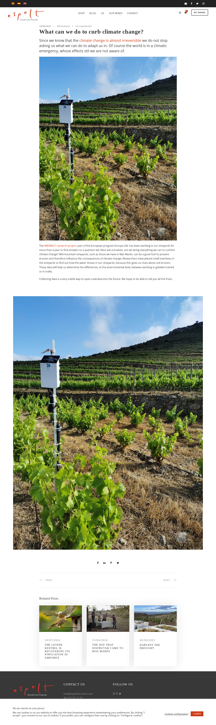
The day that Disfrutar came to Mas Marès (107, 648)
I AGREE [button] (197, 713)
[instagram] (203, 3)
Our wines (116, 13)
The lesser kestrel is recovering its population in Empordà (57, 651)
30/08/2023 (147, 640)
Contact (132, 13)
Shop (81, 13)
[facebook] (191, 3)
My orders (199, 12)
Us (102, 13)
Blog (92, 13)
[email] (186, 3)
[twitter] (197, 3)
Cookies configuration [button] (176, 713)
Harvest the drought (150, 646)
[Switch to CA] (13, 4)
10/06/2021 (45, 26)
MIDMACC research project (60, 245)
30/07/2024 (52, 640)
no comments (84, 26)
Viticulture (63, 26)
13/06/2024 (100, 640)
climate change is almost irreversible (110, 40)
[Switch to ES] (19, 4)
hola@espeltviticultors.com (78, 693)
